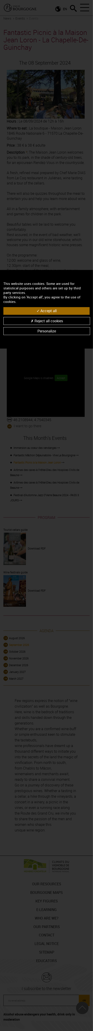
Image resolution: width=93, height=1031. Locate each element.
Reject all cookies (48, 320)
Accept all (48, 310)
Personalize (46, 330)
